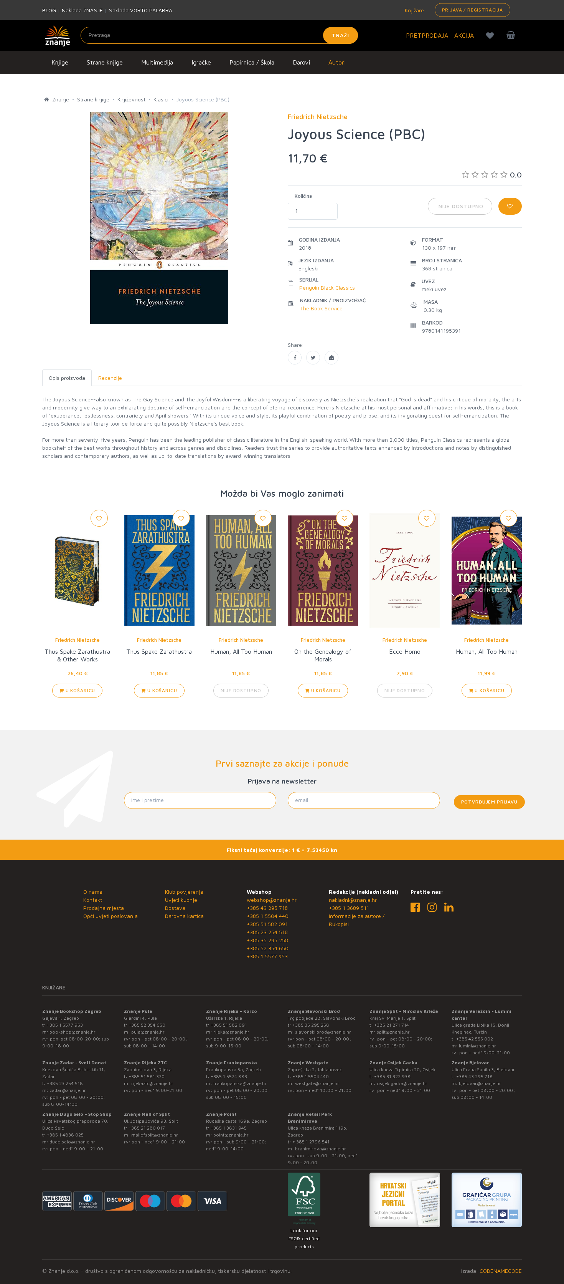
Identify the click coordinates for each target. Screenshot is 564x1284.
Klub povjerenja (184, 891)
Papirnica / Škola (251, 62)
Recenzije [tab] (110, 377)
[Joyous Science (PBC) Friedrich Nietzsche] (295, 357)
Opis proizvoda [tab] (67, 377)
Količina (303, 196)
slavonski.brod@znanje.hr (323, 1032)
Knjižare (413, 10)
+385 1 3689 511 (349, 908)
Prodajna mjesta (103, 908)
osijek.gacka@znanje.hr (402, 1083)
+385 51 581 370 (147, 1076)
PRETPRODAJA (427, 35)
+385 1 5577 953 (267, 956)
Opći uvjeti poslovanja (110, 916)
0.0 (516, 174)
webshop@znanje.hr (272, 899)
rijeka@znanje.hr (231, 1032)
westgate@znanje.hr (317, 1083)
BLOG (49, 10)
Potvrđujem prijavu (489, 802)
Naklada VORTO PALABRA (140, 10)
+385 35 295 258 (267, 940)
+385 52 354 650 (268, 948)
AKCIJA (464, 35)
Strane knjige (105, 62)
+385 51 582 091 (267, 924)
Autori (337, 62)
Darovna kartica (184, 916)
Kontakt (92, 899)
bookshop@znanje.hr (72, 1032)
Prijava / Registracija (472, 10)
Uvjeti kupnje (181, 899)
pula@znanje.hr (148, 1032)
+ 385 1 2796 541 (311, 1142)
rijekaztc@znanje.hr (152, 1083)
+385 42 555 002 (474, 1039)
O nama (92, 891)
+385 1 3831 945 (229, 1128)
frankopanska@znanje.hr (240, 1083)
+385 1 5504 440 (268, 916)
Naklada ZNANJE (82, 10)
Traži (340, 35)
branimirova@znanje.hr (320, 1148)
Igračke (201, 62)
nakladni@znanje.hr (353, 899)
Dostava (175, 908)
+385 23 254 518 (267, 932)
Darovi (301, 62)
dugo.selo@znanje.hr (72, 1142)
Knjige (59, 62)
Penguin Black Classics (327, 287)
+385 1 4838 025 (65, 1135)
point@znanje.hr (231, 1135)
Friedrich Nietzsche (77, 640)
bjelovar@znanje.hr (480, 1083)
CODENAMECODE (501, 1270)
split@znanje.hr (393, 1032)
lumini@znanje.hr (477, 1046)
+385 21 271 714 (391, 1025)
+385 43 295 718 (267, 908)
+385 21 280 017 (147, 1128)
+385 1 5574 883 (229, 1076)
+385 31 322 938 (392, 1076)
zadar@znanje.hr (67, 1090)
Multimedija (157, 62)
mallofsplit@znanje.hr (154, 1135)
